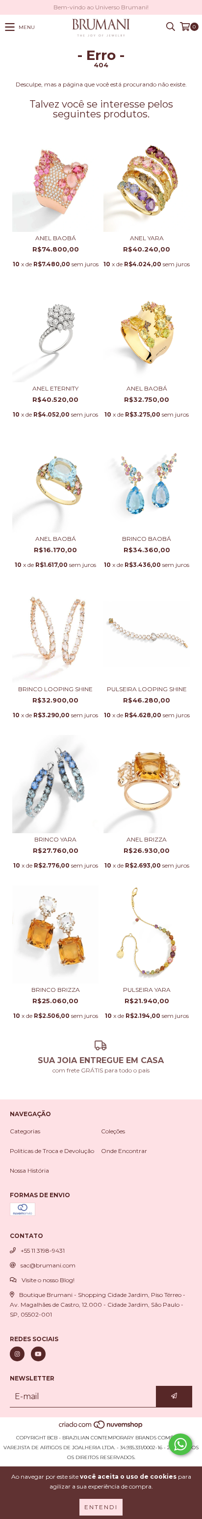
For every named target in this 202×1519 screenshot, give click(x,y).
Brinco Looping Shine (55, 689)
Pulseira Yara (147, 989)
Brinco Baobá (146, 538)
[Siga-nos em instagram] (17, 1354)
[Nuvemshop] (101, 1428)
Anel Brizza (146, 839)
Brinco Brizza (55, 989)
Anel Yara (147, 238)
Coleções (113, 1131)
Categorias (25, 1131)
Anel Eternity (55, 388)
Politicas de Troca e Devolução (52, 1150)
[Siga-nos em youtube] (38, 1354)
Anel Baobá (55, 238)
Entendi (101, 1507)
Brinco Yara (55, 839)
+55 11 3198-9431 (43, 1250)
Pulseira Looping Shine (147, 689)
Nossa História (29, 1170)
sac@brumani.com (48, 1265)
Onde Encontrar (124, 1150)
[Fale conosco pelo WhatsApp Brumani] (180, 1444)
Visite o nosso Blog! (48, 1280)
